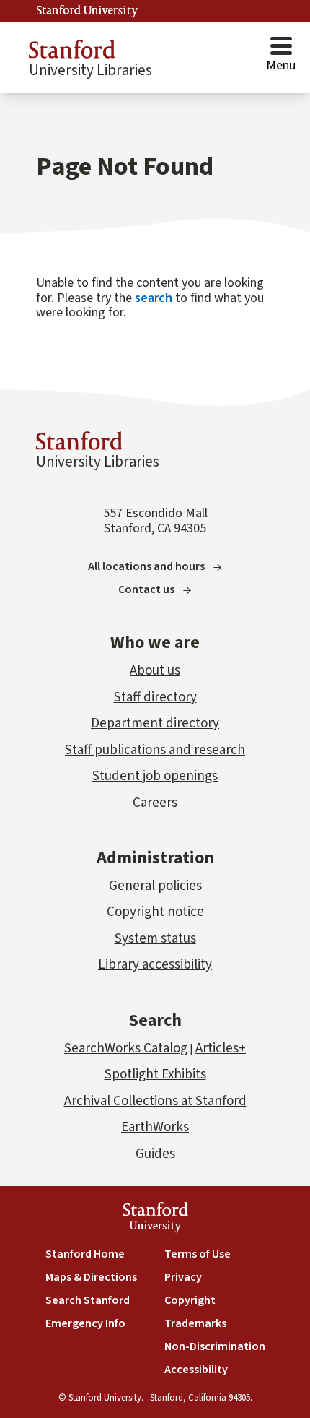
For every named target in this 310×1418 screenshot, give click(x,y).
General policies (155, 886)
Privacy (183, 1277)
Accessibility (196, 1370)
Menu (281, 65)
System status (155, 938)
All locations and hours (146, 566)
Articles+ (220, 1048)
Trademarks (195, 1323)
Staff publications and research (155, 750)
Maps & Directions (91, 1277)
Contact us (146, 589)
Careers (155, 803)
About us (155, 670)
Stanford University (87, 11)
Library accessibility (155, 964)
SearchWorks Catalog (125, 1048)
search (153, 298)
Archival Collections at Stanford (155, 1101)
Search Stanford (87, 1300)
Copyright (190, 1300)
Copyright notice (155, 912)
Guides (155, 1154)
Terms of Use (197, 1254)
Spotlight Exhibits (155, 1074)
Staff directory (155, 697)
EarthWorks (155, 1127)
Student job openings (155, 776)
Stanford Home (85, 1254)
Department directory (155, 723)
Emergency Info (85, 1323)
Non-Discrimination (214, 1346)
